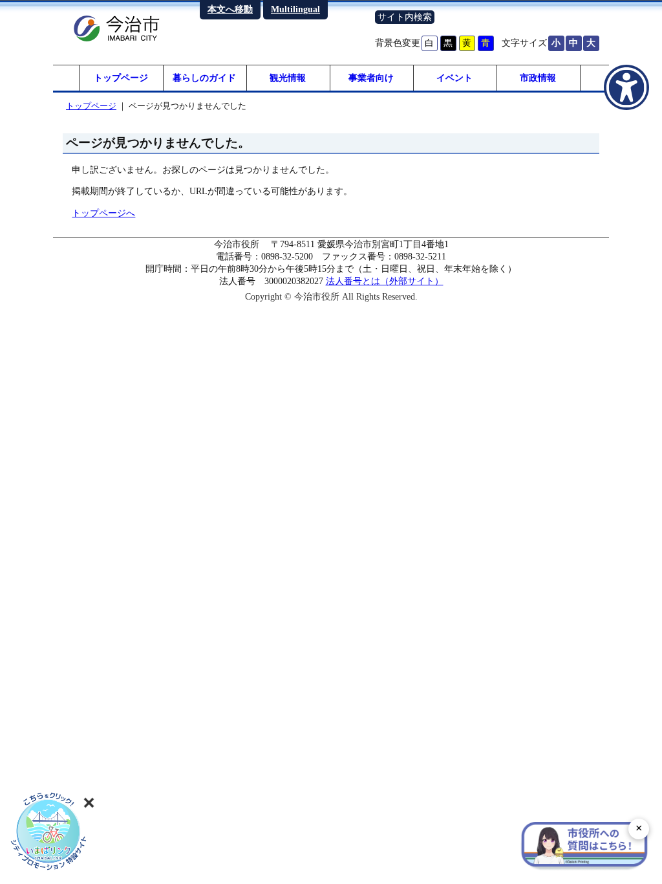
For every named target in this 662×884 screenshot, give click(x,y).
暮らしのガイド (204, 77)
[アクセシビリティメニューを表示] (626, 87)
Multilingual (295, 9)
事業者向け (371, 77)
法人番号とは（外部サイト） (384, 281)
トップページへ (103, 213)
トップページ (121, 77)
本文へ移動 (230, 9)
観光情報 (288, 77)
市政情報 (538, 77)
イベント (454, 77)
